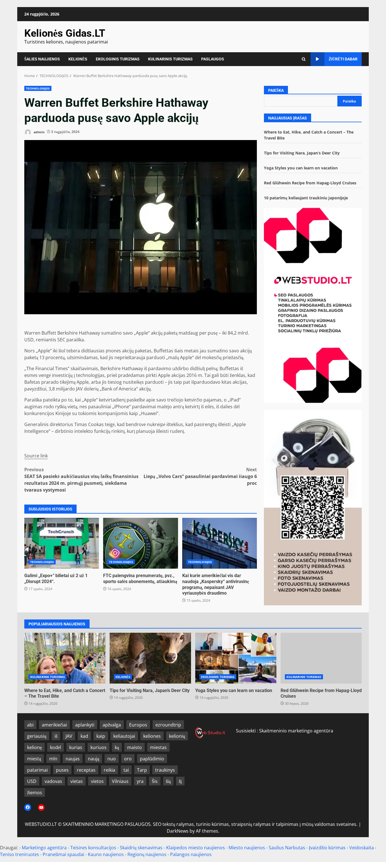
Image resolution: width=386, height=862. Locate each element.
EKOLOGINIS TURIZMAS (118, 59)
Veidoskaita (361, 847)
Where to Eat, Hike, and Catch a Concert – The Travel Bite (64, 658)
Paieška (276, 90)
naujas (73, 759)
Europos (138, 725)
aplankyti (84, 725)
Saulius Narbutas (287, 847)
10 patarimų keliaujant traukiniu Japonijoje (306, 197)
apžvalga (112, 725)
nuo (111, 759)
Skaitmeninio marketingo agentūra (296, 731)
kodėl (55, 747)
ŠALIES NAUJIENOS (42, 59)
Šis (155, 781)
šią (168, 781)
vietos (97, 781)
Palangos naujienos (191, 854)
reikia (109, 770)
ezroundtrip (168, 725)
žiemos (34, 792)
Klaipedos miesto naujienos (195, 847)
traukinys (165, 770)
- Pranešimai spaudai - (64, 854)
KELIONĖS (77, 59)
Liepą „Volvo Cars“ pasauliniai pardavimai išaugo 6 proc (200, 476)
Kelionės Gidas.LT (64, 33)
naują (93, 759)
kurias (75, 747)
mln (53, 759)
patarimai (37, 770)
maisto (134, 747)
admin (39, 131)
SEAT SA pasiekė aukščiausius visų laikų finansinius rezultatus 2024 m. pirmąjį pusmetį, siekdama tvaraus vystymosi (81, 479)
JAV (69, 736)
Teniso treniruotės (19, 854)
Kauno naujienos (106, 854)
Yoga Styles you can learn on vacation (301, 168)
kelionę (34, 747)
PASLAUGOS (212, 59)
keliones (152, 736)
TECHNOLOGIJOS (38, 88)
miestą (34, 759)
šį (180, 781)
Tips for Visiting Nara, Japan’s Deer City (302, 153)
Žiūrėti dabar (343, 59)
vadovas (53, 781)
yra (140, 781)
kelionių (177, 736)
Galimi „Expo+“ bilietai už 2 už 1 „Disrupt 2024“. (61, 543)
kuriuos (98, 747)
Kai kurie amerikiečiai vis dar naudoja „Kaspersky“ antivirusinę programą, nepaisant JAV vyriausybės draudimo (219, 543)
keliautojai (124, 736)
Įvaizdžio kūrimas (327, 847)
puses (62, 770)
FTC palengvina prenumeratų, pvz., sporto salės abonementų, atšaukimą (140, 543)
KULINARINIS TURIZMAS (170, 59)
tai (126, 770)
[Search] (303, 59)
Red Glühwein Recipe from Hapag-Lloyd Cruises (310, 183)
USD (31, 781)
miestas (158, 747)
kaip (100, 736)
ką (117, 747)
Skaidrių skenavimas (141, 847)
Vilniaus (120, 781)
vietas (76, 781)
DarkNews (177, 831)
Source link (36, 456)
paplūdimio (152, 759)
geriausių (36, 736)
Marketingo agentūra (44, 847)
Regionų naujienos (146, 854)
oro (128, 759)
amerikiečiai (54, 725)
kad (84, 736)
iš (56, 736)
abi (30, 725)
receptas (86, 770)
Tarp (142, 770)
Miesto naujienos (247, 847)
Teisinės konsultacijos (93, 847)
